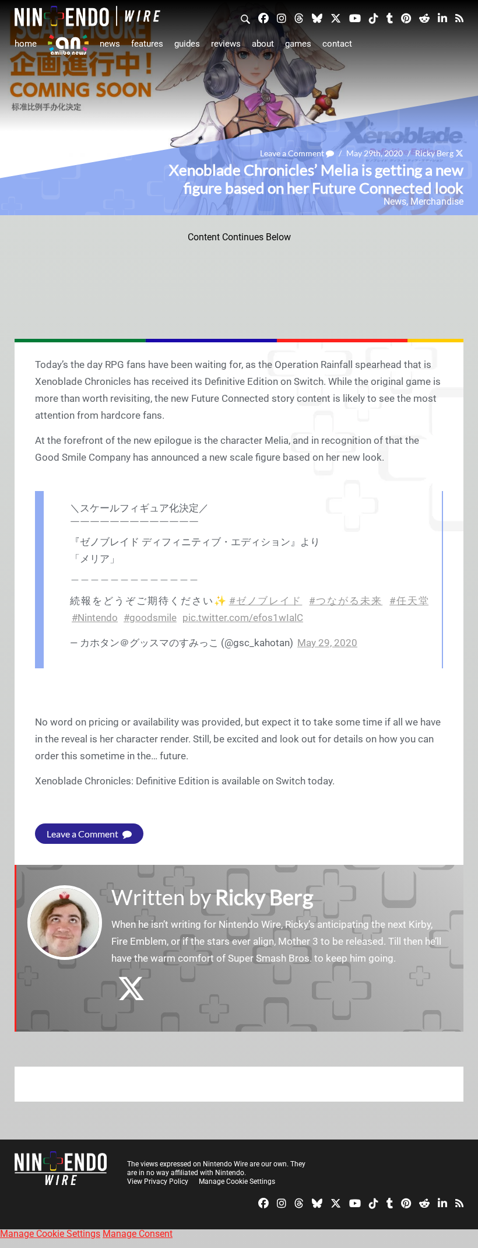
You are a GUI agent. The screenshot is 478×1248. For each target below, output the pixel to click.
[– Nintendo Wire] (87, 16)
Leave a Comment (293, 153)
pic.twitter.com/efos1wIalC (242, 617)
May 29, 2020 (327, 642)
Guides (187, 43)
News (110, 43)
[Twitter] (336, 17)
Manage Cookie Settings (237, 1181)
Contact (337, 43)
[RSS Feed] (459, 17)
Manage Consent (138, 1233)
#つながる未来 (345, 601)
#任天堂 (408, 601)
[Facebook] (263, 17)
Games (298, 43)
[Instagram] (281, 17)
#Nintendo (95, 617)
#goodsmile (150, 617)
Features (147, 43)
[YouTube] (355, 17)
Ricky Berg (434, 153)
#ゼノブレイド (266, 601)
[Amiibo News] (68, 44)
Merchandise (436, 201)
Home (26, 43)
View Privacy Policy (157, 1181)
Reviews (226, 43)
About (263, 43)
